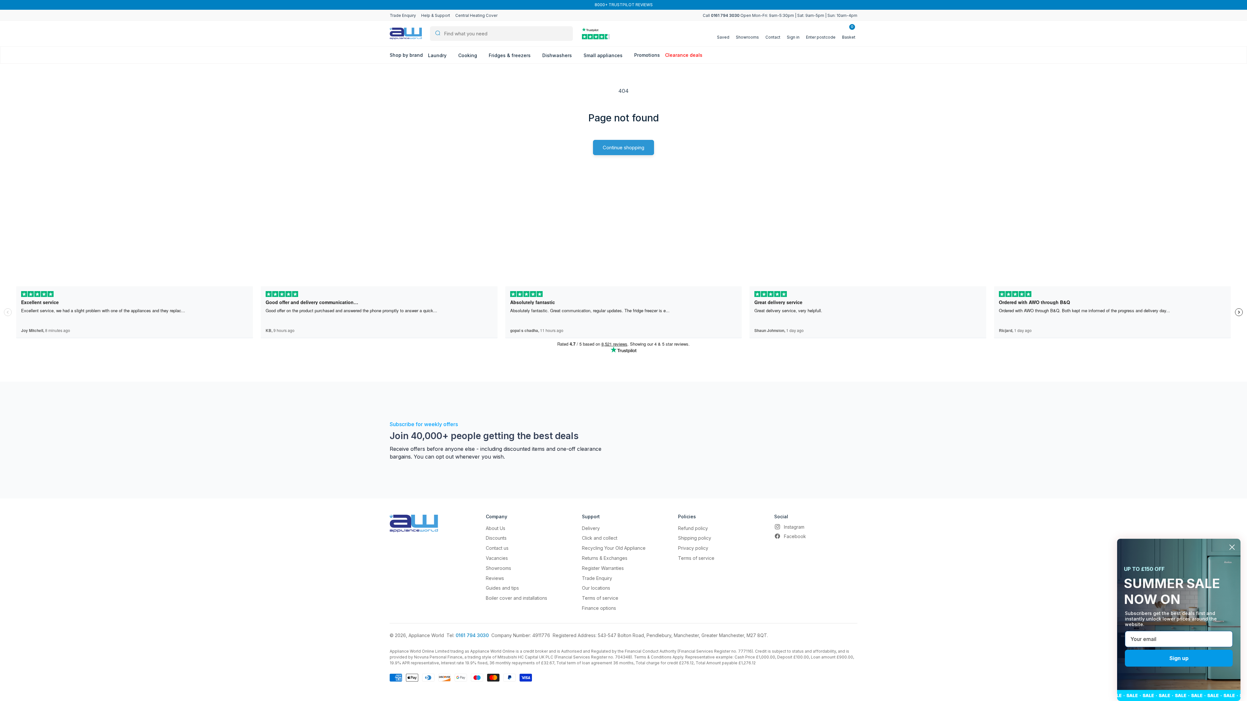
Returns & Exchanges (604, 558)
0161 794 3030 (472, 635)
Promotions (647, 55)
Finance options (599, 608)
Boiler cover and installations (516, 598)
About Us (495, 528)
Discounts (496, 538)
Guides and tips (502, 588)
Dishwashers (557, 55)
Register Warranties (603, 568)
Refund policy (693, 528)
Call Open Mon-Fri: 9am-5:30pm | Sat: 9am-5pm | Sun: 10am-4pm (780, 15)
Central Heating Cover (476, 15)
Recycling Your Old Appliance (614, 548)
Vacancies (497, 558)
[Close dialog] (1232, 547)
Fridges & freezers (510, 55)
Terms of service (600, 598)
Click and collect (599, 538)
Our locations (596, 588)
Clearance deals (683, 55)
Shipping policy (694, 538)
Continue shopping (623, 147)
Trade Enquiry (403, 15)
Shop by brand (406, 55)
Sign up (1179, 658)
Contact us (497, 548)
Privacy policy (693, 548)
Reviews (495, 578)
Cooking (468, 55)
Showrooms (498, 568)
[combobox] (501, 33)
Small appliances (604, 55)
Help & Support (435, 15)
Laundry (438, 55)
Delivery (591, 528)
